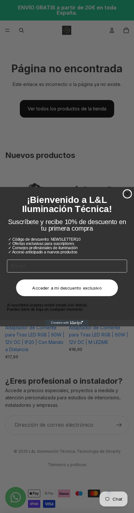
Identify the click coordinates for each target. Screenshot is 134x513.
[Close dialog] (127, 194)
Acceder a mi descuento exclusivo (67, 287)
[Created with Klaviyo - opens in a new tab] (67, 323)
